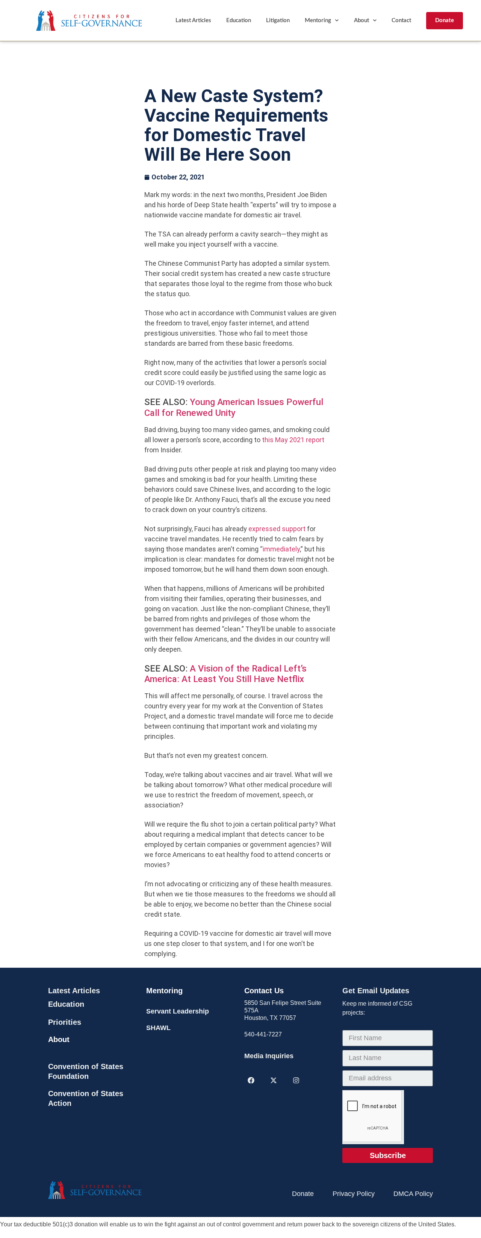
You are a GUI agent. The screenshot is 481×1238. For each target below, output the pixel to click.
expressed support (277, 529)
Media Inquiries (268, 1056)
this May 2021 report (293, 440)
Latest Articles (193, 20)
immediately (281, 549)
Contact (401, 20)
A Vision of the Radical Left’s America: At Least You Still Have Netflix (225, 674)
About (361, 20)
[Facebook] (251, 1080)
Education (238, 20)
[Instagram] (296, 1080)
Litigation (278, 20)
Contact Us (264, 990)
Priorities (64, 1022)
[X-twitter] (273, 1080)
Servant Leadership (177, 1011)
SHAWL (158, 1028)
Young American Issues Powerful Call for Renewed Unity (233, 407)
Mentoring (318, 20)
